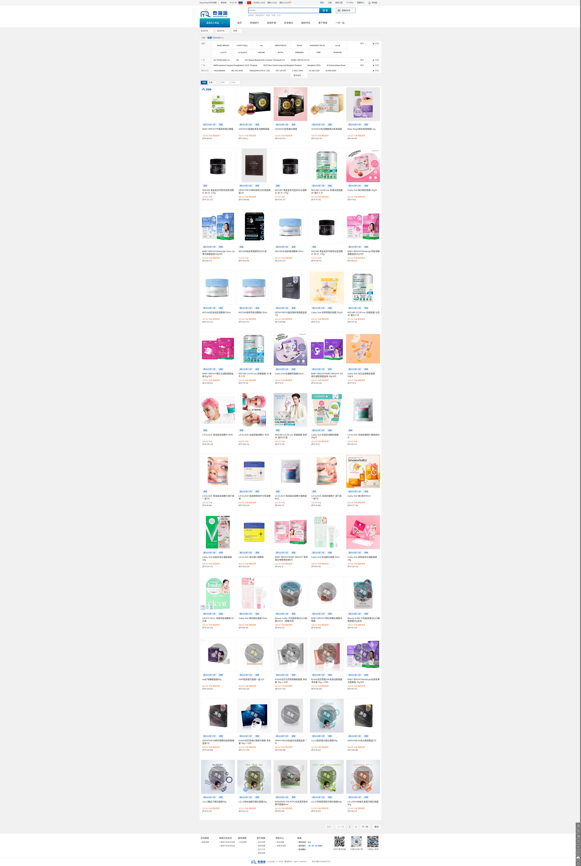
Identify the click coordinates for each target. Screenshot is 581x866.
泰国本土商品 (213, 23)
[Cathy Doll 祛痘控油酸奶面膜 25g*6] (327, 410)
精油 (268, 15)
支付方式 (261, 849)
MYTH (280, 52)
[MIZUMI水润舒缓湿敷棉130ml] (290, 226)
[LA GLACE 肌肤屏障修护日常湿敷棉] (254, 471)
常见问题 (261, 842)
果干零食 (322, 22)
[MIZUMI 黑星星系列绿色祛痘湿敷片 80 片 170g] (327, 226)
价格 (210, 82)
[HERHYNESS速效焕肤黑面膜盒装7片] (290, 288)
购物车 (345, 10)
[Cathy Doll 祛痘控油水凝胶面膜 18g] (218, 532)
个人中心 (349, 3)
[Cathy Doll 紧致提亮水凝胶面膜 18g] (363, 532)
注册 (330, 3)
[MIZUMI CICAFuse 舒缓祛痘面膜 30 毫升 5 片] (327, 165)
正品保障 (242, 842)
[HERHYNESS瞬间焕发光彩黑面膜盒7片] (254, 165)
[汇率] (578, 830)
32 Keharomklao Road (336, 65)
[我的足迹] (578, 847)
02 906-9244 (331, 71)
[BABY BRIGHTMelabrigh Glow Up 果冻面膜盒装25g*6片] (218, 226)
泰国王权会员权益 (227, 846)
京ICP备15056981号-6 (321, 862)
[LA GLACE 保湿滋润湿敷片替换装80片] (290, 471)
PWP (319, 52)
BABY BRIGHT (223, 46)
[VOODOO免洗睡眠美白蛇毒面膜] (327, 104)
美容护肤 (271, 22)
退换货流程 (281, 846)
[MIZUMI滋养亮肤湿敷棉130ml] (254, 288)
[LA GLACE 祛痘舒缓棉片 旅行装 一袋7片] (327, 471)
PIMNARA (299, 52)
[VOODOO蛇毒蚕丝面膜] (290, 104)
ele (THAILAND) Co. (221, 60)
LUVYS (223, 52)
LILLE (337, 46)
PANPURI (338, 52)
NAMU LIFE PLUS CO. (300, 60)
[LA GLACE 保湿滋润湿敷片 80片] (218, 410)
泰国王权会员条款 (227, 842)
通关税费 (261, 846)
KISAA (299, 46)
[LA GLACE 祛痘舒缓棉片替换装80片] (363, 410)
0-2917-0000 (297, 71)
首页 (239, 22)
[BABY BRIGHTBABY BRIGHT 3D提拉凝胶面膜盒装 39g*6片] (327, 349)
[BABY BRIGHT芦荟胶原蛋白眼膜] (218, 104)
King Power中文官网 (208, 3)
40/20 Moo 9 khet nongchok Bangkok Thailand (282, 65)
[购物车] (578, 836)
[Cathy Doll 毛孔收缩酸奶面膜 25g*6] (363, 349)
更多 (362, 44)
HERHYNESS (280, 46)
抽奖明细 (205, 842)
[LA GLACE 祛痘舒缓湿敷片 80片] (254, 410)
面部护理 (220, 31)
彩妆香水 (288, 22)
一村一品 (340, 22)
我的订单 (339, 3)
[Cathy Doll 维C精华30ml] (363, 471)
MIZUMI (261, 52)
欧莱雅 (251, 15)
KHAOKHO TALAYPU (318, 46)
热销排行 (254, 22)
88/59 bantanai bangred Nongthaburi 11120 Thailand (235, 65)
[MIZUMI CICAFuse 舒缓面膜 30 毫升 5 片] (254, 349)
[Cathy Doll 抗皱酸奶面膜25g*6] (290, 349)
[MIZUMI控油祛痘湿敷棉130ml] (218, 288)
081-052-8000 (237, 71)
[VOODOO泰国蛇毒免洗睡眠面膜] (254, 104)
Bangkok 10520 (314, 65)
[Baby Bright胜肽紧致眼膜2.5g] (363, 104)
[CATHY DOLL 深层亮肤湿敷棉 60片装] (218, 593)
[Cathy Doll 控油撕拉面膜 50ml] (327, 532)
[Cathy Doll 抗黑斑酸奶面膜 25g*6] (327, 288)
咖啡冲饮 (305, 22)
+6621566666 (219, 71)
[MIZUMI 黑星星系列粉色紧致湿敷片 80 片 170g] (218, 165)
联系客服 (280, 842)
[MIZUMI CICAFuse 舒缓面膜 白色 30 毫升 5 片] (363, 288)
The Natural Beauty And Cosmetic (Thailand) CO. (265, 60)
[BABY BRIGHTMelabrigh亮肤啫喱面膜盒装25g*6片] (363, 226)
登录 (322, 3)
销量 (204, 82)
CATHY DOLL (242, 46)
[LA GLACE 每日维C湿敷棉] (254, 532)
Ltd (237, 60)
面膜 (235, 31)
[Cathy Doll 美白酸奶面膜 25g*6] (363, 165)
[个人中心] (578, 825)
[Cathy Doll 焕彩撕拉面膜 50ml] (254, 593)
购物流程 (261, 853)
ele (261, 46)
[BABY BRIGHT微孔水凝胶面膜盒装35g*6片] (218, 349)
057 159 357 (281, 71)
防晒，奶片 (276, 15)
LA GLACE (242, 52)
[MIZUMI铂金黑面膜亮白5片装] (254, 226)
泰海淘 (223, 3)
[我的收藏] (578, 841)
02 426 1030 (314, 71)
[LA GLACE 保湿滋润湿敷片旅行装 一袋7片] (218, 471)
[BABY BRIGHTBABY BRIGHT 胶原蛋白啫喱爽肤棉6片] (290, 532)
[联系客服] (578, 858)
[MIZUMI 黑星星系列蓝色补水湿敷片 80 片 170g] (290, 165)
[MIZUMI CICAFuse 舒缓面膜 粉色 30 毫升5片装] (290, 410)
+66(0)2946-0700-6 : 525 (259, 71)
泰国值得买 (259, 15)
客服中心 (360, 3)
